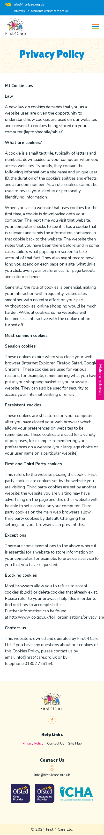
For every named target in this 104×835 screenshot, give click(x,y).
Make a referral (100, 379)
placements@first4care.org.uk (48, 11)
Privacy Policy (32, 743)
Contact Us (55, 743)
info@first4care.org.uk (29, 5)
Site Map (75, 743)
